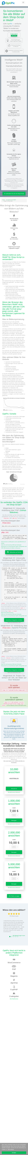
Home (3, 199)
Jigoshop (14, 983)
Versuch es (14, 788)
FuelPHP (14, 990)
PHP (14, 969)
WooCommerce (14, 962)
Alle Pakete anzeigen (14, 896)
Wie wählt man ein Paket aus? (14, 792)
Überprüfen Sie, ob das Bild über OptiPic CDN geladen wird (14, 546)
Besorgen (13, 820)
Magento (14, 976)
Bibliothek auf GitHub (15, 552)
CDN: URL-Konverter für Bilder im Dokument (10, 548)
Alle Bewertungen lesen (19, 935)
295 (14, 35)
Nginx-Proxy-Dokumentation (7, 612)
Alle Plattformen (14, 999)
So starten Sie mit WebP (11, 199)
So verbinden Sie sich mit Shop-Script (14, 193)
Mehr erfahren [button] (11, 1149)
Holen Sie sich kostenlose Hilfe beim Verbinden (11, 544)
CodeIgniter (14, 996)
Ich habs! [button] (14, 1152)
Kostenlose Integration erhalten (14, 620)
